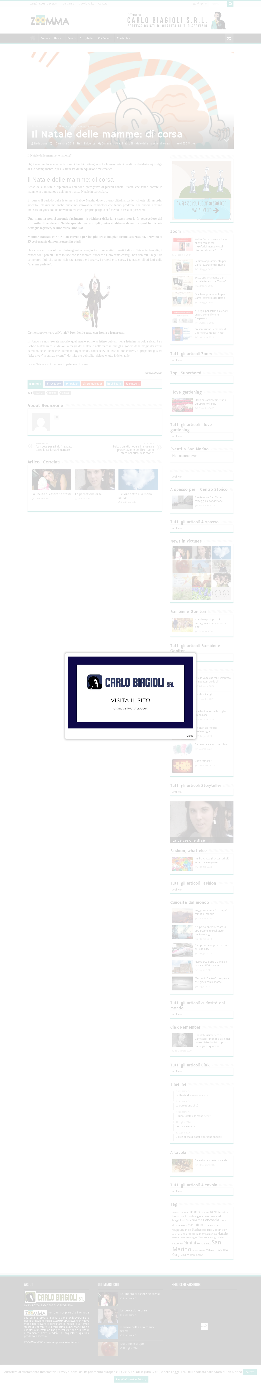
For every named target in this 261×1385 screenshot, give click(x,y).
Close (190, 735)
